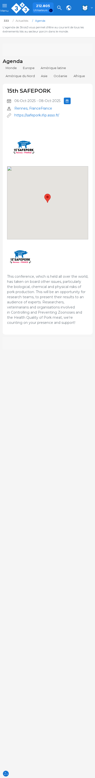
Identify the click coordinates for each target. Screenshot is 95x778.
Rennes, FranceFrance (33, 108)
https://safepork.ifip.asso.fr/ (36, 115)
